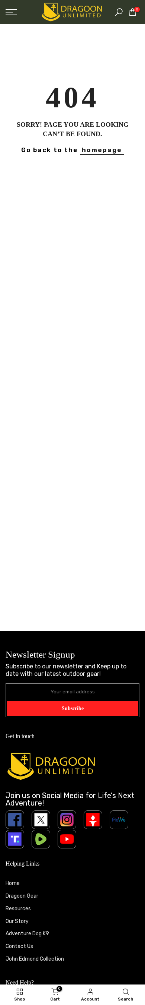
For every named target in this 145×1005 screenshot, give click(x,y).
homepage (102, 150)
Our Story (17, 921)
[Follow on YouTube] (67, 839)
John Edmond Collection (35, 959)
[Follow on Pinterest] (15, 839)
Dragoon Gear (22, 896)
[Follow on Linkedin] (119, 819)
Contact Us (19, 946)
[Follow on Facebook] (15, 819)
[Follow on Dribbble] (93, 819)
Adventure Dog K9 (27, 933)
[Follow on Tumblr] (41, 839)
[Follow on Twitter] (41, 819)
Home (13, 883)
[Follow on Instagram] (67, 819)
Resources (18, 908)
